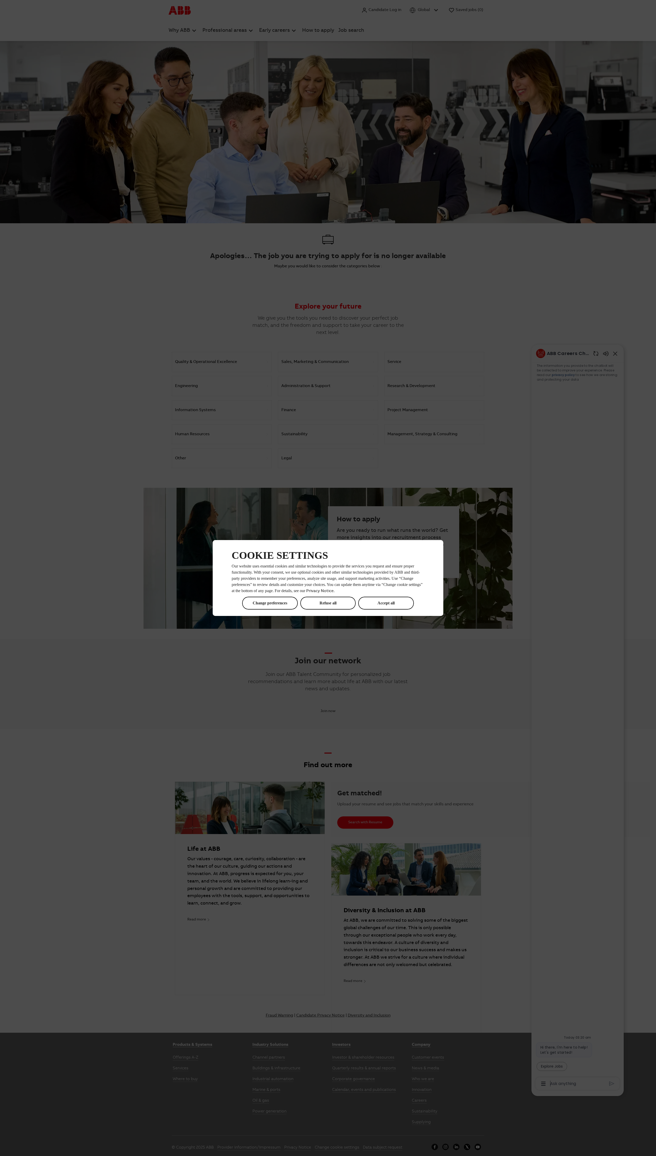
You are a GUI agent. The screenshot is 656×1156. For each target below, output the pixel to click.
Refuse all (328, 603)
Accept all (386, 603)
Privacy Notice (320, 591)
